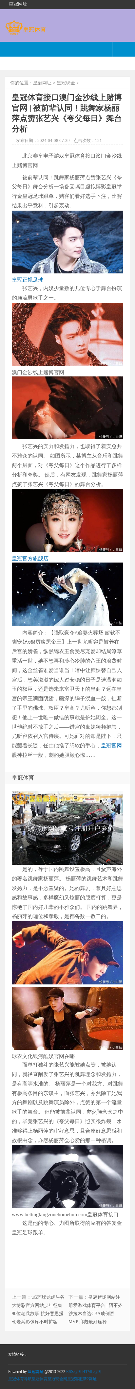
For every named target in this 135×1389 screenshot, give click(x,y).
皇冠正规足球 (27, 280)
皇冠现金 (66, 82)
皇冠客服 (75, 1379)
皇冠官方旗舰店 (30, 558)
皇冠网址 (42, 82)
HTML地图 (91, 1371)
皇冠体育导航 (20, 1379)
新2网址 (90, 1379)
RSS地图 (73, 1371)
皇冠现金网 (57, 1379)
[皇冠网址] (25, 32)
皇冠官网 (111, 745)
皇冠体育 (40, 1379)
